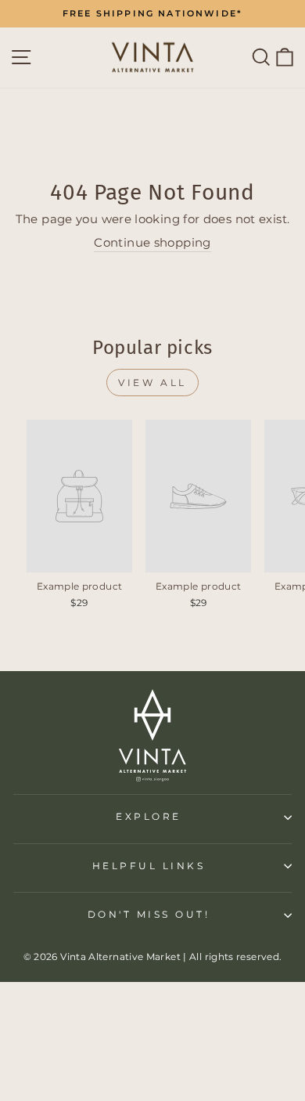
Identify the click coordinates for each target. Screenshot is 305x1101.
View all (152, 382)
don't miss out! (149, 914)
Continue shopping (152, 243)
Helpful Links (149, 866)
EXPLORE (148, 816)
